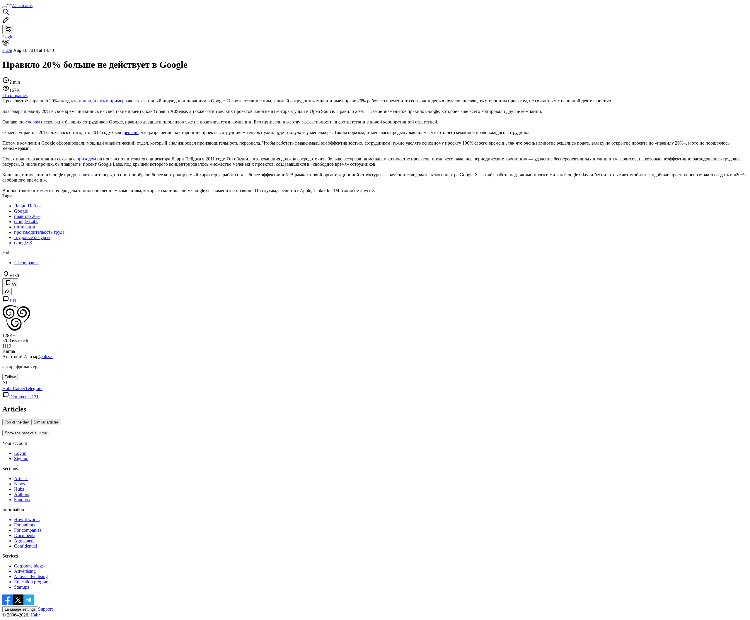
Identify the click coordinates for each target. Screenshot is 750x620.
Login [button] (7, 36)
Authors (21, 494)
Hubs (19, 489)
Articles (21, 478)
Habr (34, 614)
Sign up (21, 458)
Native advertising (31, 576)
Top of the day (17, 422)
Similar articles (46, 422)
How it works (27, 519)
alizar (7, 50)
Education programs (32, 581)
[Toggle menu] (4, 7)
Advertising (25, 571)
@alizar (45, 356)
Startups (21, 587)
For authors (24, 524)
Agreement (24, 540)
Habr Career (13, 388)
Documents (24, 535)
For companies (27, 530)
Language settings (20, 609)
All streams (22, 5)
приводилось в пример (102, 100)
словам (33, 121)
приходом (86, 158)
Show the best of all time (26, 433)
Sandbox (22, 499)
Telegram (33, 388)
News (19, 483)
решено (131, 132)
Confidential (25, 545)
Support (45, 609)
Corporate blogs (29, 565)
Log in (20, 453)
